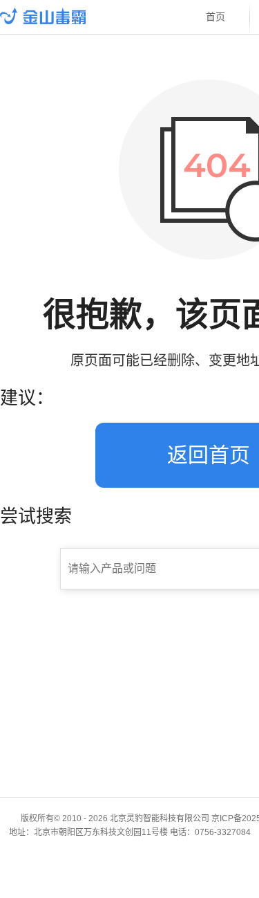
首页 (215, 17)
